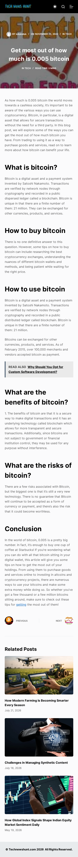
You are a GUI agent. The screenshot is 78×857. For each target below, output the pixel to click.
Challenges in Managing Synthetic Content (36, 762)
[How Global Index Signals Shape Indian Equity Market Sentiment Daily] (39, 795)
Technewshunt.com (22, 849)
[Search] (63, 6)
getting (21, 604)
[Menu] (71, 6)
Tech (68, 34)
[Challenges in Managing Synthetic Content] (39, 737)
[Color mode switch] (55, 6)
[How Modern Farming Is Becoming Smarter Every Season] (39, 675)
